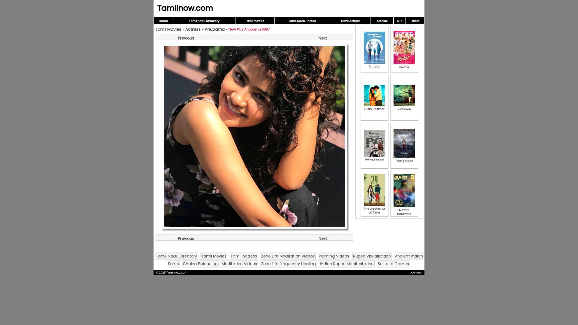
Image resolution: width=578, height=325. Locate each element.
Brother (404, 67)
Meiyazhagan (374, 159)
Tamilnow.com (185, 7)
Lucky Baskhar (374, 109)
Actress (193, 29)
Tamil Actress (350, 21)
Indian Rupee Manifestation (347, 264)
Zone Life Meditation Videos (288, 256)
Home (163, 21)
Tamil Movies (254, 21)
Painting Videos (334, 256)
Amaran (374, 66)
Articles (382, 21)
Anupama (215, 29)
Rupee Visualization (372, 256)
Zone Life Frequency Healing (288, 264)
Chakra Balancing (200, 264)
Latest (415, 21)
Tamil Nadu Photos (302, 21)
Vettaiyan (404, 109)
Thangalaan (404, 161)
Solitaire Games (393, 264)
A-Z (399, 21)
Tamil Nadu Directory (204, 21)
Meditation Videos (239, 264)
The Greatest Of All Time (374, 210)
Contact (416, 272)
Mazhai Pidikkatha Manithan (404, 214)
